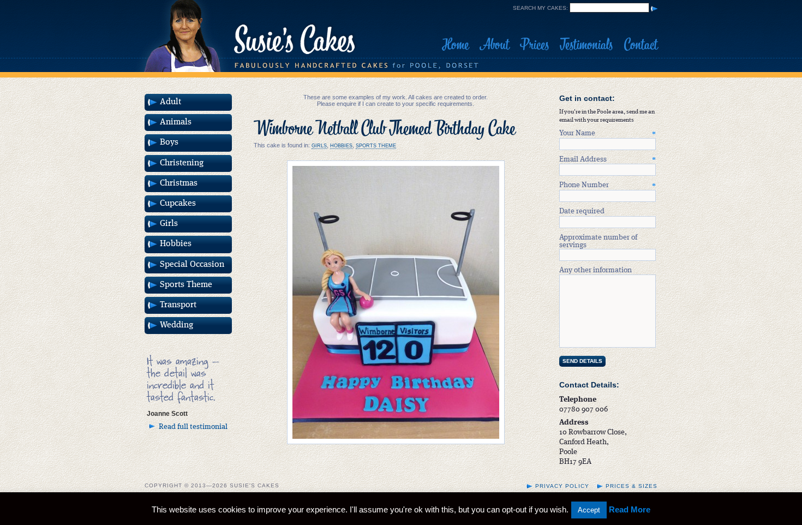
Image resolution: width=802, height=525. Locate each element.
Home (455, 44)
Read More (629, 509)
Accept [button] (589, 510)
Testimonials (586, 44)
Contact (640, 44)
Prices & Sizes (631, 486)
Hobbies (341, 145)
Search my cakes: (540, 8)
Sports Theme (376, 145)
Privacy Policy (562, 486)
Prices (534, 44)
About (494, 44)
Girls (319, 145)
